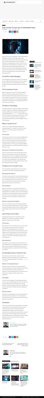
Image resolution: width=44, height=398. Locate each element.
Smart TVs (16, 21)
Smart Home (11, 21)
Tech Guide (27, 21)
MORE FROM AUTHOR (14, 361)
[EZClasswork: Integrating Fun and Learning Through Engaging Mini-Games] (24, 366)
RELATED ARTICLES (6, 361)
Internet (3, 368)
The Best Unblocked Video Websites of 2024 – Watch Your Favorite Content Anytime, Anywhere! (24, 383)
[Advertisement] (29, 2)
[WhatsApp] (17, 32)
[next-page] (4, 388)
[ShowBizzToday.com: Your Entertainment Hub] (15, 366)
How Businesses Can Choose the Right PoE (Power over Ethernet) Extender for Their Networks (5, 371)
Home (3, 23)
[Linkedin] (10, 356)
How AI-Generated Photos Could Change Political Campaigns (8, 344)
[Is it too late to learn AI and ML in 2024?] (6, 378)
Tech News (32, 21)
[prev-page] (2, 388)
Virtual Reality (16, 113)
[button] (40, 21)
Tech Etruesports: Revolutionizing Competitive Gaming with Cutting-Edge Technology (38, 87)
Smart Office (5, 21)
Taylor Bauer (5, 29)
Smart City (22, 21)
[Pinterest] (15, 32)
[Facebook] (10, 32)
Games (12, 380)
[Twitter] (12, 32)
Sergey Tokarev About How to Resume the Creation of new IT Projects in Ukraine (22, 344)
